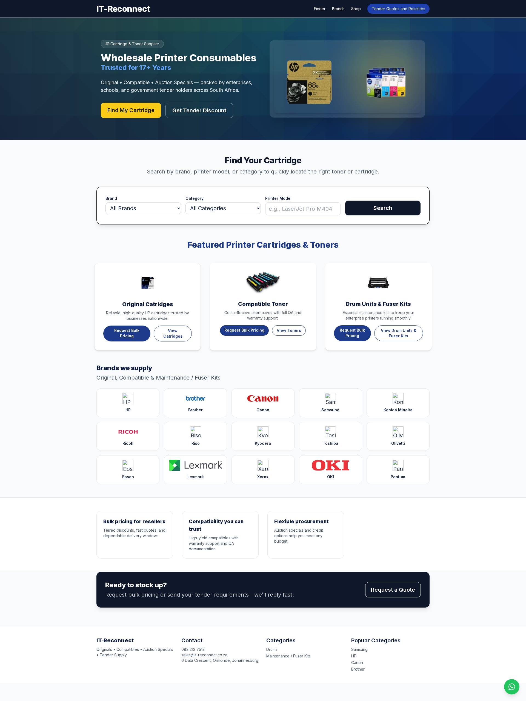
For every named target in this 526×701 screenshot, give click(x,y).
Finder (319, 8)
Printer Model (278, 198)
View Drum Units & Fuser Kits (398, 333)
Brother (358, 669)
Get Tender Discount (199, 110)
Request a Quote (393, 589)
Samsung (359, 649)
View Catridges (172, 333)
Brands (338, 8)
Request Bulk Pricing (126, 333)
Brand (111, 198)
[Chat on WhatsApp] (511, 686)
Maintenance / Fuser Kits (288, 656)
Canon (357, 662)
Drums (272, 649)
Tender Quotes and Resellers (398, 8)
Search (382, 208)
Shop (356, 8)
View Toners (289, 330)
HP (353, 656)
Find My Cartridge (131, 110)
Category (194, 198)
